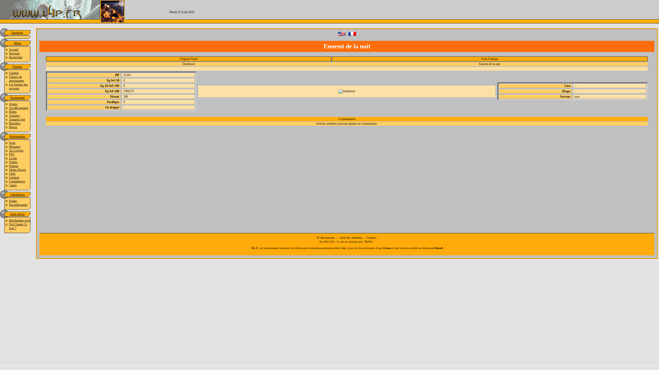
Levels (13, 158)
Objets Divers (17, 170)
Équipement (17, 97)
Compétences (17, 181)
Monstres (15, 147)
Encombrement (18, 205)
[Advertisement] (447, 11)
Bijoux (13, 127)
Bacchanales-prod (20, 220)
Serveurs (14, 53)
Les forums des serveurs (18, 86)
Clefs (12, 173)
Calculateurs (17, 194)
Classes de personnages (16, 78)
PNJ (11, 154)
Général (14, 73)
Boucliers (15, 123)
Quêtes (13, 162)
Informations (17, 136)
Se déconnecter (326, 237)
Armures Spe (17, 119)
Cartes (13, 185)
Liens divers (17, 214)
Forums (17, 66)
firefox (369, 241)
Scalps (13, 201)
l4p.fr (254, 248)
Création (14, 177)
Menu (17, 43)
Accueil (13, 49)
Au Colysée (16, 150)
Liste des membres (351, 237)
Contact (371, 237)
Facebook (17, 32)
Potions (13, 166)
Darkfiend (189, 64)
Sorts (12, 143)
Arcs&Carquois (18, 108)
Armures (14, 115)
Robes (13, 112)
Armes (13, 104)
